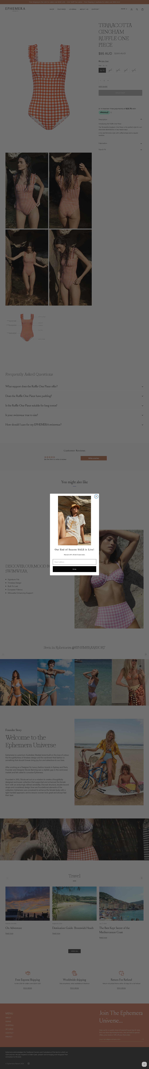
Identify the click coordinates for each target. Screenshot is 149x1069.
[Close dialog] (96, 496)
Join (74, 569)
